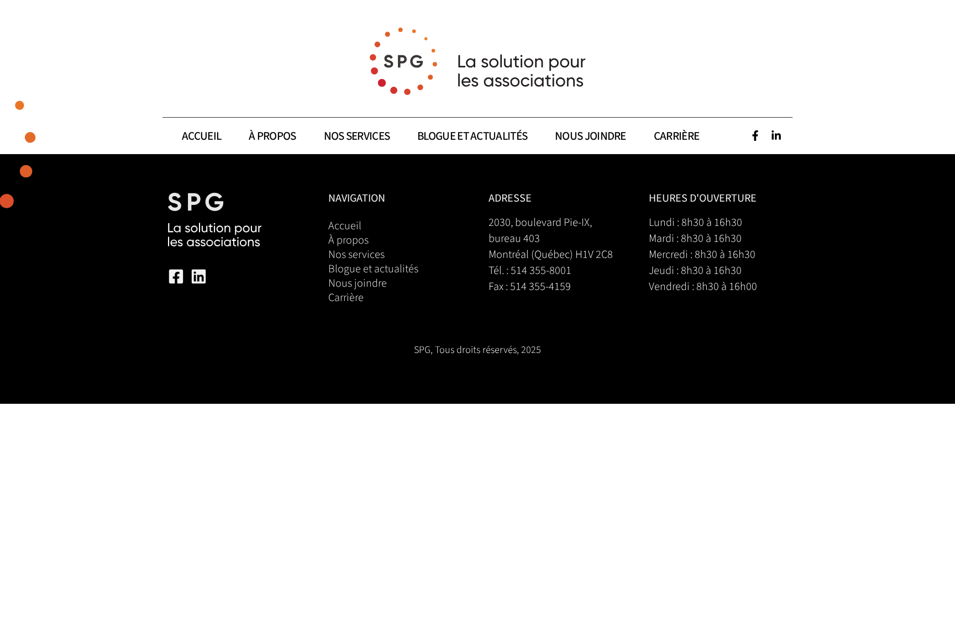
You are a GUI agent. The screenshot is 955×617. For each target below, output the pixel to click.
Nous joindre (590, 136)
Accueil (201, 136)
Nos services (357, 136)
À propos (272, 136)
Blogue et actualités (472, 136)
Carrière (676, 136)
